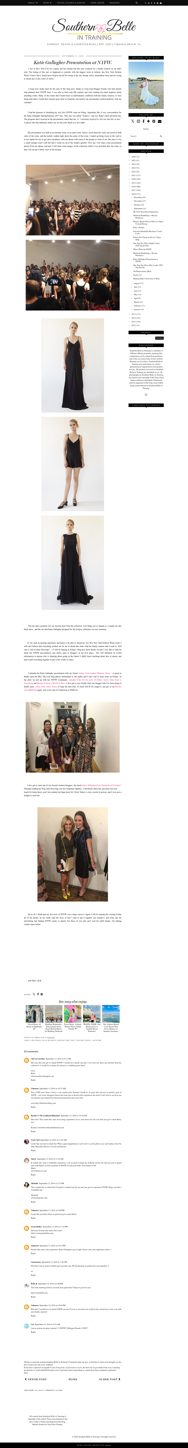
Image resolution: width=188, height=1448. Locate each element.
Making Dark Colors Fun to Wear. (146, 278)
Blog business (49, 1040)
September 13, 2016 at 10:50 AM (74, 1115)
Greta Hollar (36, 1226)
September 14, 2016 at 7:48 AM (54, 1262)
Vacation (96, 1040)
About (32, 3)
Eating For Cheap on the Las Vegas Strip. (147, 238)
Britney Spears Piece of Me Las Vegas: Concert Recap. (148, 222)
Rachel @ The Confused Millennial (45, 1115)
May (136, 294)
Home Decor (97, 3)
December (138, 197)
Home (73, 1379)
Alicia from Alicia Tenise (46, 686)
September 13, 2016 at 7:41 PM (55, 1226)
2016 (134, 194)
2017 (134, 190)
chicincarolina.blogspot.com (42, 1076)
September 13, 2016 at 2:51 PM (51, 1183)
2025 (134, 160)
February (137, 305)
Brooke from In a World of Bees (51, 683)
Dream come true (66, 1040)
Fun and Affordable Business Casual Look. (147, 232)
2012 (134, 325)
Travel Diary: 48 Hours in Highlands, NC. (34, 1026)
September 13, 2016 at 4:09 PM (52, 1210)
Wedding (115, 3)
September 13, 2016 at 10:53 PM (53, 1245)
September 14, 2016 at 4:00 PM (50, 1283)
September (138, 208)
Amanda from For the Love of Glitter (85, 679)
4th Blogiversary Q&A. (142, 271)
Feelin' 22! (137, 275)
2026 (134, 156)
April (136, 298)
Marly (33, 1158)
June (136, 290)
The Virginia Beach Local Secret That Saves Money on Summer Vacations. (111, 1027)
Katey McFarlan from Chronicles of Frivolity (101, 785)
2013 (134, 321)
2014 (134, 318)
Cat (32, 1324)
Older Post (109, 1379)
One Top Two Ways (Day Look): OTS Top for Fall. (148, 266)
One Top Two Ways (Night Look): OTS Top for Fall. (146, 244)
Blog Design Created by (94, 1445)
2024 (134, 164)
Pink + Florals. (139, 227)
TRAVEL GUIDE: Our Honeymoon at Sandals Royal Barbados (91, 1027)
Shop (46, 3)
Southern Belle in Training (89, 1436)
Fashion (80, 1040)
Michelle (34, 1183)
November (138, 201)
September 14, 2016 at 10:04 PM (53, 1305)
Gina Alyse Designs (55, 1424)
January (137, 309)
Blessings (36, 1040)
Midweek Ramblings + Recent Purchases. (145, 216)
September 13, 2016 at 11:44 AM (50, 1159)
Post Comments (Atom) (51, 1390)
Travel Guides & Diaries (71, 3)
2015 (134, 314)
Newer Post (37, 1379)
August (137, 283)
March (136, 302)
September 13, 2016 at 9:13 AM (58, 1058)
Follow (146, 129)
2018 (134, 186)
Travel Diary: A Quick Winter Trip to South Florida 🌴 (73, 1026)
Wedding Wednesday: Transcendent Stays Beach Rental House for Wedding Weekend (53, 1027)
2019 (134, 182)
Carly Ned (35, 1139)
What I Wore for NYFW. (142, 249)
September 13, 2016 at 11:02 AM (53, 1140)
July (135, 287)
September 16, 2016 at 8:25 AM (47, 1324)
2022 (134, 171)
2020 (134, 179)
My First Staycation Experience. (146, 211)
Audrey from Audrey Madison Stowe (94, 673)
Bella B (34, 1283)
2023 (134, 167)
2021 (134, 175)
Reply (33, 1080)
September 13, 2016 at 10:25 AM (53, 1088)
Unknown (35, 1088)
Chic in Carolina (38, 1058)
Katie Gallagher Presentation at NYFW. (145, 260)
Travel (88, 1040)
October (137, 204)
